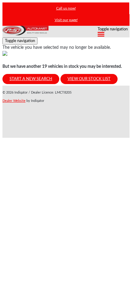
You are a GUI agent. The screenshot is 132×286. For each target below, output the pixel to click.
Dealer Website (13, 100)
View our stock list (89, 79)
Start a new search (31, 79)
